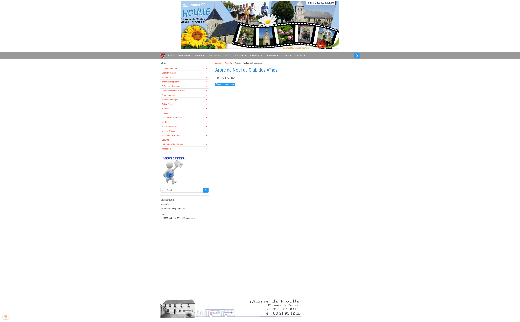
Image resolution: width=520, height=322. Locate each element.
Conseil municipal (169, 68)
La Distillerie (271, 55)
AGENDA (198, 55)
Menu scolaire (184, 55)
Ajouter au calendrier (226, 84)
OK (206, 190)
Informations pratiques (171, 82)
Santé (164, 122)
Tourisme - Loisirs (169, 126)
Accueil (171, 55)
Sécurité (165, 140)
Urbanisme (239, 55)
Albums (285, 55)
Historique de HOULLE (171, 135)
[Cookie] (6, 316)
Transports (255, 55)
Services (165, 109)
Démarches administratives (173, 91)
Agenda (228, 63)
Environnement (168, 95)
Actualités (212, 55)
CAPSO (227, 55)
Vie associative (168, 77)
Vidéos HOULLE (168, 131)
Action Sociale (168, 104)
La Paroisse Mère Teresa (172, 144)
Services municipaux (170, 100)
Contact (299, 55)
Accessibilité (167, 149)
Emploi (165, 113)
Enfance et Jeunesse (171, 86)
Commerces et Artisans (172, 117)
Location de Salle (169, 73)
